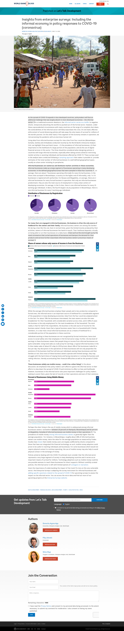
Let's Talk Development (69, 11)
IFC (35, 629)
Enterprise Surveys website (57, 478)
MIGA (38, 629)
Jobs (39, 623)
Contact (91, 3)
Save (31, 614)
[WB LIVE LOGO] (100, 4)
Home (70, 3)
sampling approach (66, 157)
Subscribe (100, 499)
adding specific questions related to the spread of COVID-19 (50, 473)
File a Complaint (106, 623)
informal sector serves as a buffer (77, 122)
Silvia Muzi (47, 31)
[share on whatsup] (2, 319)
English (30, 34)
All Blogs (77, 3)
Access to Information (31, 623)
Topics (85, 3)
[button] (108, 4)
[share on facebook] (2, 309)
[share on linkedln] (2, 316)
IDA (32, 629)
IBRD (28, 629)
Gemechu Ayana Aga (28, 31)
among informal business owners (61, 434)
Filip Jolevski (39, 31)
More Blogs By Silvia (50, 558)
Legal (15, 623)
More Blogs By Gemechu (51, 530)
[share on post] (2, 312)
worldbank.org (104, 1)
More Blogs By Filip (50, 544)
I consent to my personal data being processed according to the (81, 509)
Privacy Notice (46, 606)
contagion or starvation (79, 465)
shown (40, 442)
